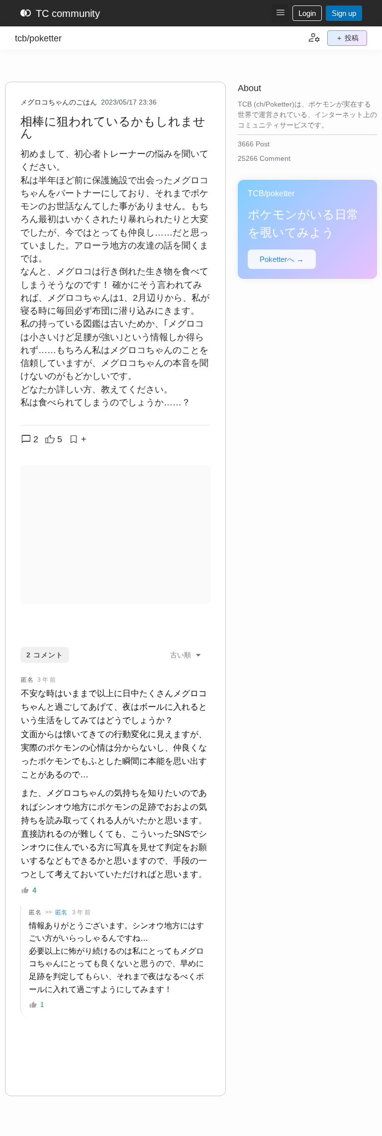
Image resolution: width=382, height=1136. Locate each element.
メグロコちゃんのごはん (58, 102)
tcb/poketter (38, 38)
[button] (280, 13)
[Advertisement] (115, 534)
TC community (60, 13)
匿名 (61, 912)
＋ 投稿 (347, 38)
